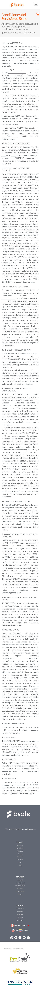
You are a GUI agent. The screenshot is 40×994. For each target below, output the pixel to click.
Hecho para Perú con (21, 925)
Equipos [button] (20, 880)
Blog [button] (20, 862)
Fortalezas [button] (20, 848)
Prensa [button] (20, 854)
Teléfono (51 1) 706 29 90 (12, 829)
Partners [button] (20, 857)
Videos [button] (20, 894)
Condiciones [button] (20, 891)
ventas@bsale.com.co (28, 829)
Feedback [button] (20, 914)
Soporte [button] (20, 911)
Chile (16, 930)
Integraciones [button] (20, 883)
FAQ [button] (20, 865)
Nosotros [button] (20, 845)
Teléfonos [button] (20, 917)
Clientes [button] (20, 851)
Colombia (25, 930)
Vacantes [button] (20, 860)
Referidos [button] (20, 920)
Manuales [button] (20, 888)
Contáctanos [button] (20, 909)
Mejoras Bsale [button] (20, 885)
